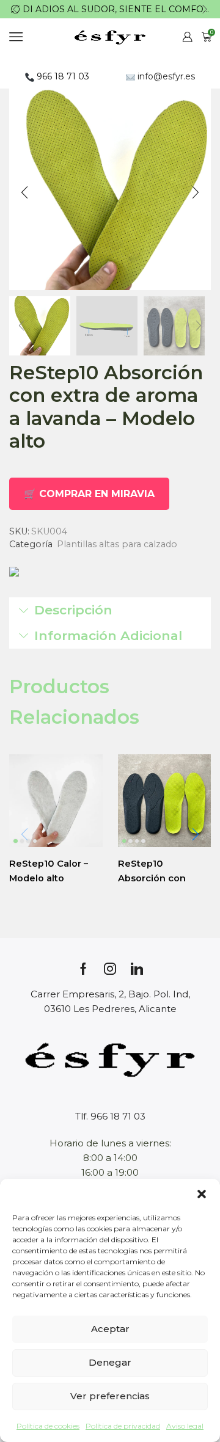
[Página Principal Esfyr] (110, 1058)
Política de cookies (47, 1425)
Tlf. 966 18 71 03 (110, 1116)
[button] (202, 1194)
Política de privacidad (123, 1425)
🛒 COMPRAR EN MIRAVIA (89, 494)
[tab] (110, 610)
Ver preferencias (110, 1396)
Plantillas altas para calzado (117, 544)
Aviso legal (185, 1425)
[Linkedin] (137, 969)
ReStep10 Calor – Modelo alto (48, 871)
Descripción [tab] (73, 609)
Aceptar (110, 1329)
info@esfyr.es (165, 76)
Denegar (110, 1362)
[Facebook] (83, 969)
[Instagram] (110, 969)
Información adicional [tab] (108, 635)
